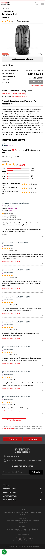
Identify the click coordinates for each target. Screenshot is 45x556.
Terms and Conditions (13, 521)
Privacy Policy (18, 512)
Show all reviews (14, 420)
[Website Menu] (42, 4)
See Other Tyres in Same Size (13, 93)
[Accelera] (8, 11)
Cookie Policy (22, 522)
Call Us (14, 439)
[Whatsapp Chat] (4, 551)
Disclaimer (35, 521)
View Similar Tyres (37, 85)
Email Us (33, 439)
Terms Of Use (8, 512)
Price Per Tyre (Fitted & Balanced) (34, 70)
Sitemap (22, 514)
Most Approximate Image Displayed (22, 59)
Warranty (28, 531)
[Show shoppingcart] (36, 3)
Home (3, 8)
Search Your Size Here (19, 96)
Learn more (11, 428)
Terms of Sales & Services (32, 512)
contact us (5, 428)
